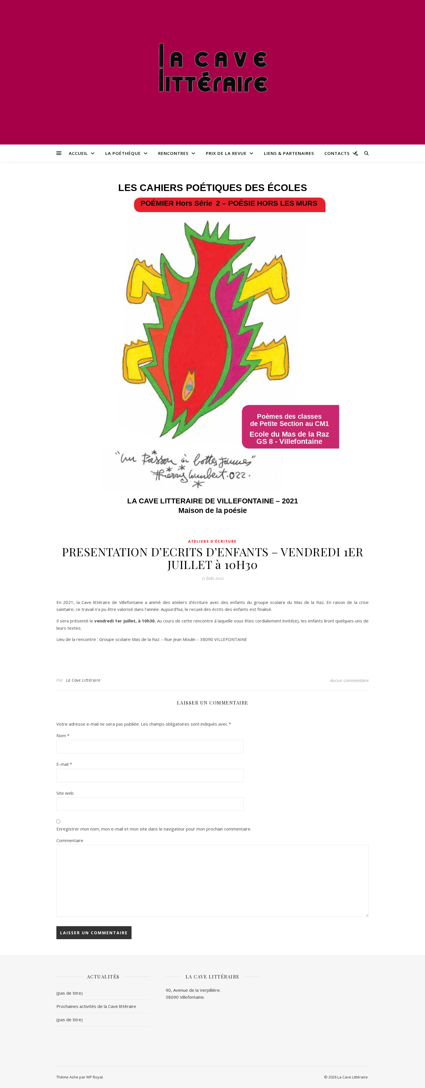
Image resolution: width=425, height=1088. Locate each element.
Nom (62, 735)
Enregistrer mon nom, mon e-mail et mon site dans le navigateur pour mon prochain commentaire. (153, 829)
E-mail (64, 764)
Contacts (337, 153)
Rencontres (173, 153)
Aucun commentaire (349, 680)
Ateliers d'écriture (212, 541)
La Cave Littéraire (83, 680)
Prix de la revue (226, 153)
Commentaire (69, 840)
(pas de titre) (69, 993)
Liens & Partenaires (289, 153)
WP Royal (94, 1077)
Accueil (78, 153)
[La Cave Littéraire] (212, 68)
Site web (65, 793)
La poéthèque (123, 153)
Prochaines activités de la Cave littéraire (96, 1006)
